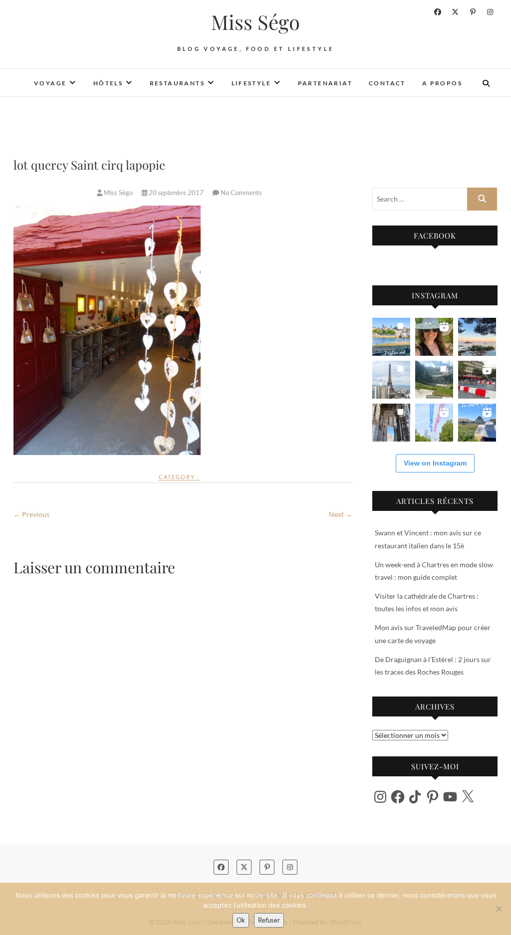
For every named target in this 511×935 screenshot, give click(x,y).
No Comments (241, 193)
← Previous (31, 514)
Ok (241, 920)
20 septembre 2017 (176, 193)
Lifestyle (251, 83)
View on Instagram (435, 463)
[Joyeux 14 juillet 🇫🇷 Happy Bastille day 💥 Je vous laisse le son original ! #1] (434, 423)
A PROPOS (442, 83)
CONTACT (387, 83)
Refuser (269, 920)
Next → (340, 514)
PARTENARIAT (325, 83)
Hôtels (108, 83)
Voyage (50, 83)
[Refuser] (499, 909)
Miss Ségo (255, 22)
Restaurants (177, 83)
